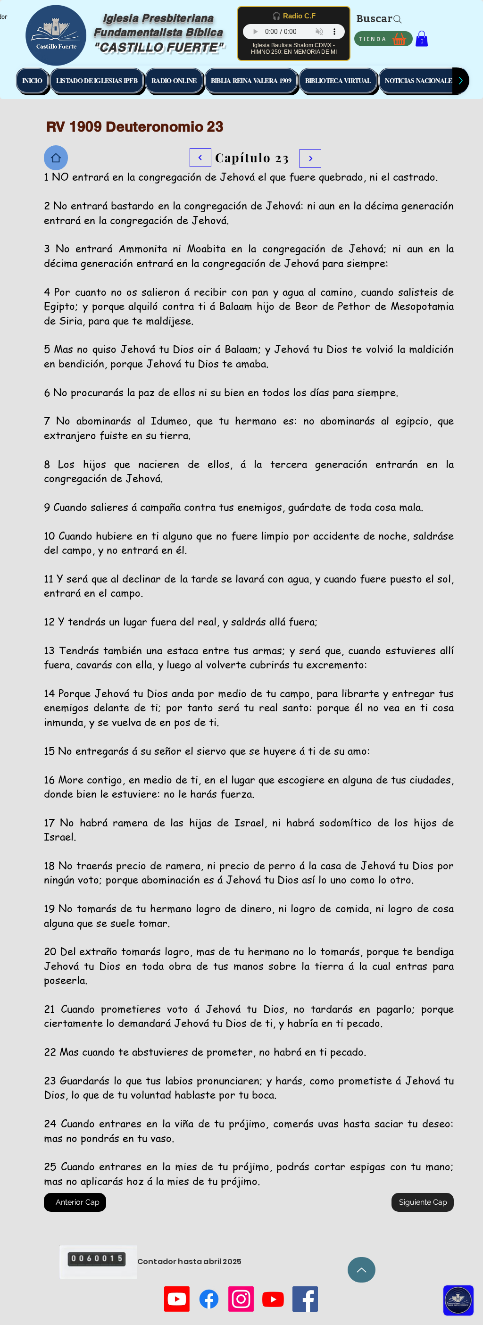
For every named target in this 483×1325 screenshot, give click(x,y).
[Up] (361, 1270)
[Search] (398, 19)
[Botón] (310, 158)
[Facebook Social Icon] (305, 1299)
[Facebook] (209, 1299)
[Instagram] (241, 1299)
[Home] (56, 157)
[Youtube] (177, 1299)
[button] (421, 38)
